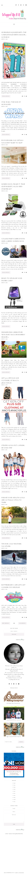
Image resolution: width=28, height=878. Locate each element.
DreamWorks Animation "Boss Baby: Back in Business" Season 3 (13, 334)
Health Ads (18, 639)
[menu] (2, 5)
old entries (22, 623)
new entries (5, 623)
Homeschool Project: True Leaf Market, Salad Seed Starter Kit (13, 186)
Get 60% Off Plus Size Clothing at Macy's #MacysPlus (10, 380)
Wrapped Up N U (11, 872)
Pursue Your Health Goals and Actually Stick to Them (13, 500)
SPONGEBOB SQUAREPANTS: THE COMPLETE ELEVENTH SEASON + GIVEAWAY (13, 34)
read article (5, 96)
